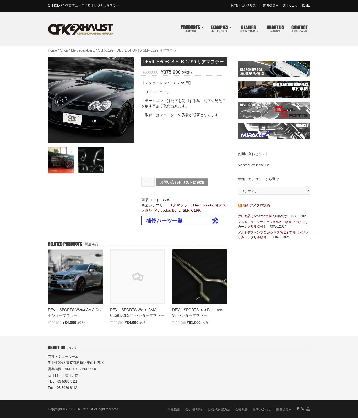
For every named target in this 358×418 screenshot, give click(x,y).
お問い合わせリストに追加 (182, 182)
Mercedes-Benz (83, 50)
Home (52, 50)
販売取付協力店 (249, 31)
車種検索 (190, 31)
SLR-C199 (105, 50)
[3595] (61, 160)
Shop (64, 50)
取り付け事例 (219, 31)
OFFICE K (290, 5)
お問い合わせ (299, 31)
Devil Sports (203, 205)
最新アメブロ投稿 (256, 204)
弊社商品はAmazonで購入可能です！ (264, 216)
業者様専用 (271, 5)
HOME (305, 5)
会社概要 (275, 31)
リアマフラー (180, 205)
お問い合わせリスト (245, 5)
